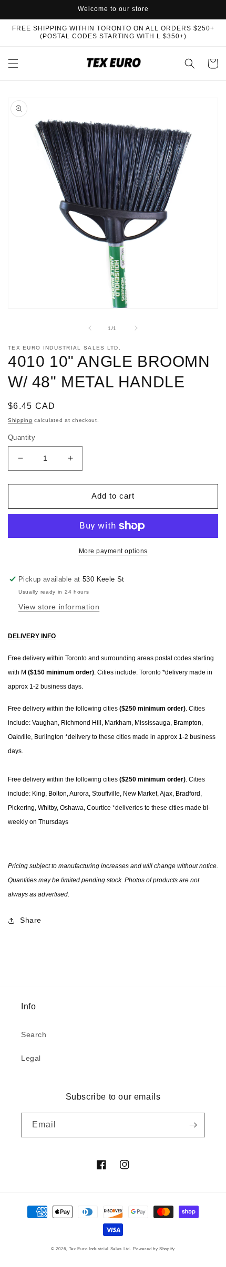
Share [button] (31, 920)
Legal (31, 1058)
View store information (58, 607)
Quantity (21, 437)
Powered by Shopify (154, 1248)
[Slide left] (89, 328)
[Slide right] (136, 328)
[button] (13, 63)
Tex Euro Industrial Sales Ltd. (100, 1248)
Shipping (20, 420)
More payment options (113, 551)
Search (34, 1034)
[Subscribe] (192, 1125)
